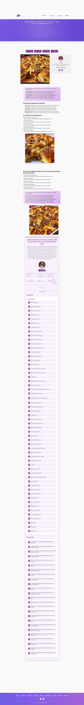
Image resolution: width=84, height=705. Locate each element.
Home (46, 15)
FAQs (55, 695)
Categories (61, 15)
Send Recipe (47, 51)
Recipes (52, 15)
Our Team (24, 695)
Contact (60, 695)
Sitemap (66, 695)
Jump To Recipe (54, 51)
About (68, 15)
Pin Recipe (38, 51)
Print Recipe (30, 51)
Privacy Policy (48, 695)
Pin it (23, 55)
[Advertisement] (29, 7)
